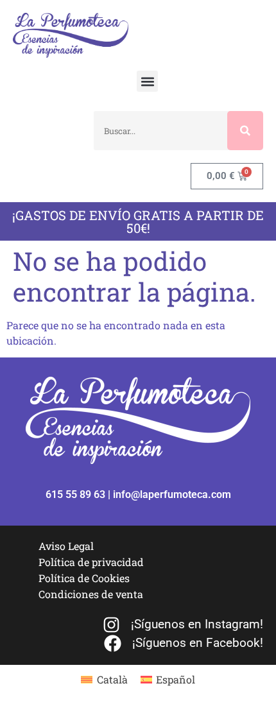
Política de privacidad (91, 562)
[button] (147, 81)
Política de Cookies (84, 578)
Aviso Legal (66, 546)
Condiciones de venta (91, 594)
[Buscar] (245, 130)
